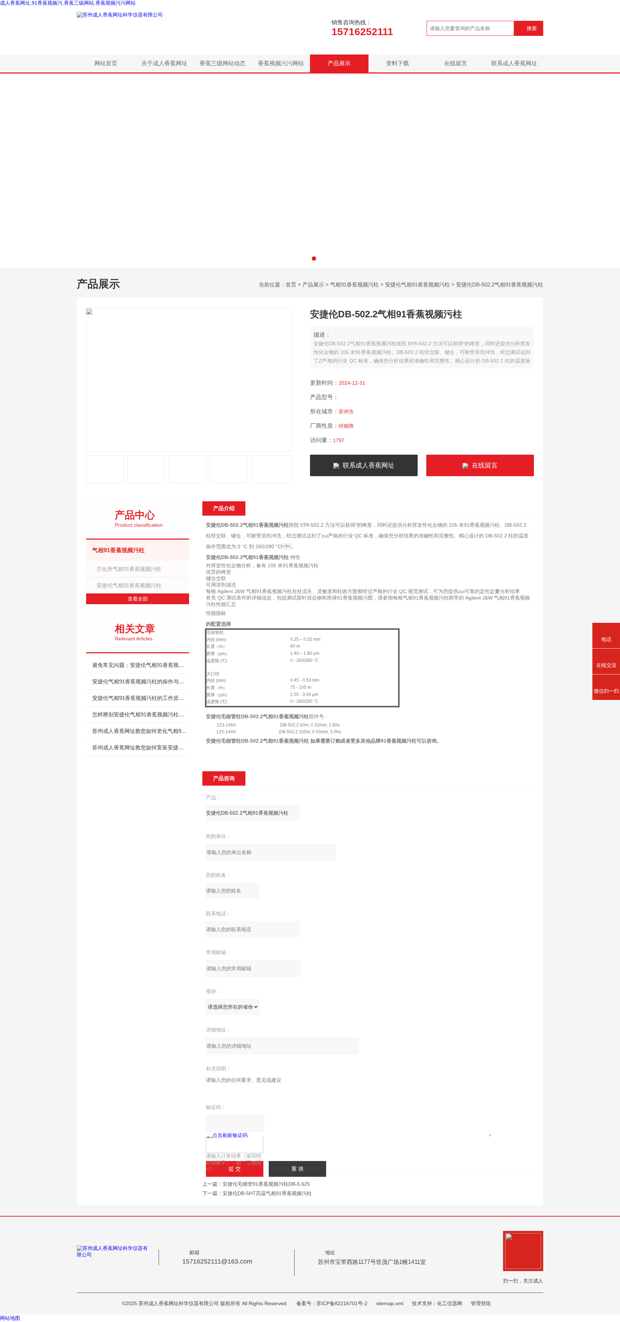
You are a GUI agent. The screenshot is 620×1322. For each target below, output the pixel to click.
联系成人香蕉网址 (514, 63)
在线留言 (455, 63)
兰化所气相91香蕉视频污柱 (129, 569)
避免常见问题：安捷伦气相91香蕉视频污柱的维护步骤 (140, 665)
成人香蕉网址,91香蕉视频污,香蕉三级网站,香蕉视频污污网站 (68, 3)
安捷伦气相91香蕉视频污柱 (417, 284)
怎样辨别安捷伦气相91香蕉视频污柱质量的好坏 (140, 714)
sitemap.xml (389, 1303)
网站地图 (10, 1318)
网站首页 (105, 63)
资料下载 (397, 63)
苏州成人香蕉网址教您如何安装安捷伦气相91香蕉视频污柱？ (140, 747)
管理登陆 (481, 1303)
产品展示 (339, 63)
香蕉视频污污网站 (281, 63)
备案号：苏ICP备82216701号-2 (331, 1303)
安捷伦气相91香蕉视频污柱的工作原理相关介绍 (140, 698)
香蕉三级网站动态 (222, 63)
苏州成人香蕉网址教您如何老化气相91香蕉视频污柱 (140, 731)
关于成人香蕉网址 (164, 63)
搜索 (532, 28)
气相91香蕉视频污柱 (354, 284)
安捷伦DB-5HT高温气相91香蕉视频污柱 (267, 1193)
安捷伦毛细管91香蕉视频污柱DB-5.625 (266, 1184)
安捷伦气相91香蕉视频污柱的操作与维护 (140, 681)
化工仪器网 (449, 1303)
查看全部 (138, 599)
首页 (291, 284)
